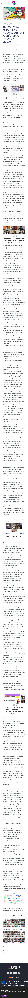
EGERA (13, 379)
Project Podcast (15, 977)
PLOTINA (5, 380)
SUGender (22, 69)
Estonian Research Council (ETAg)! (13, 916)
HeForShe (5, 770)
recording (5, 273)
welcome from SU (11, 115)
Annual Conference (12, 947)
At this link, (19, 200)
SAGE (17, 379)
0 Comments (10, 46)
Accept (4, 995)
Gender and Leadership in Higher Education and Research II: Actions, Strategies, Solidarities (14, 711)
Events (14, 44)
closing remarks (7, 886)
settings (16, 993)
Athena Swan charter (8, 855)
